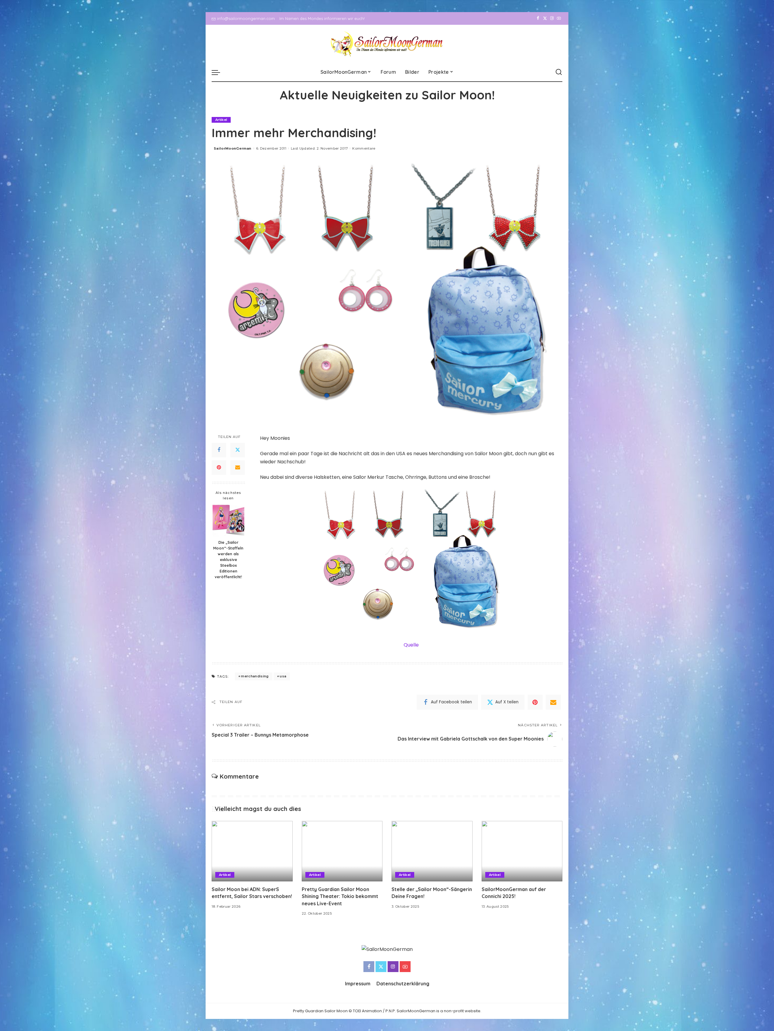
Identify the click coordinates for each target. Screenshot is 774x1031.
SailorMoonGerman (233, 148)
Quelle (411, 644)
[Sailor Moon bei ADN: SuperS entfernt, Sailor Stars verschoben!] (252, 851)
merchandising (254, 676)
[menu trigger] (219, 72)
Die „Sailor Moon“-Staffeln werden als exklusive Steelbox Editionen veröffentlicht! (228, 559)
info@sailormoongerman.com (246, 18)
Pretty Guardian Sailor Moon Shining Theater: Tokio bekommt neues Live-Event (340, 896)
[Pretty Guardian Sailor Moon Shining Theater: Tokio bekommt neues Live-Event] (342, 851)
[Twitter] (544, 18)
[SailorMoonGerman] (387, 44)
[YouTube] (558, 18)
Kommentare (363, 148)
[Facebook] (538, 18)
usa (283, 676)
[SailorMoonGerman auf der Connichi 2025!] (522, 851)
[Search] (558, 72)
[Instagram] (551, 18)
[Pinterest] (219, 467)
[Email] (237, 467)
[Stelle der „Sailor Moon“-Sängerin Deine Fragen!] (432, 851)
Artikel (221, 120)
